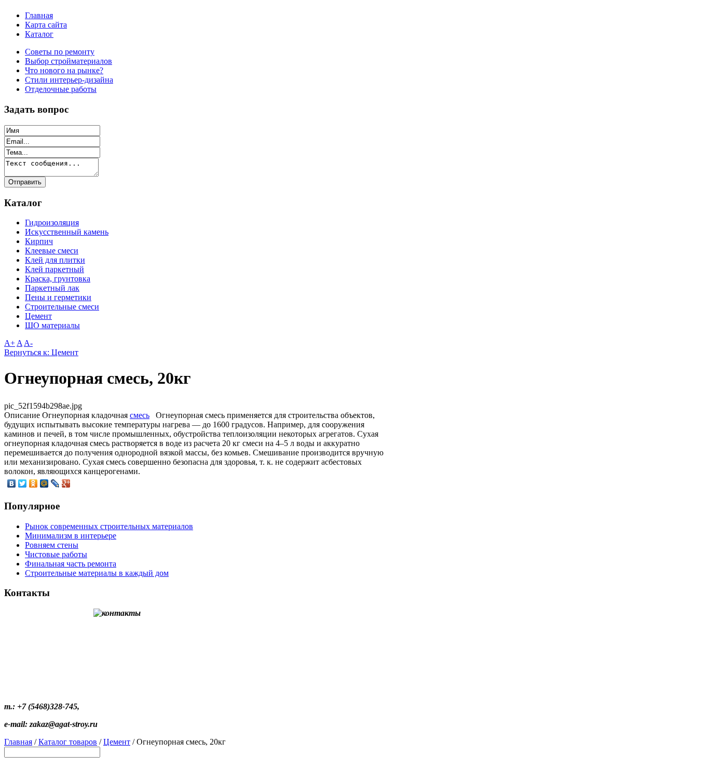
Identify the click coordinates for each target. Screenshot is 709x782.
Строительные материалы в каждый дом (97, 573)
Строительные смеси (62, 306)
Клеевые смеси (51, 250)
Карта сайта (46, 24)
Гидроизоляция (52, 222)
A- (28, 343)
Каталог (39, 34)
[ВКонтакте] (11, 483)
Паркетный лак (52, 288)
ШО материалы (52, 325)
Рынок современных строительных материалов (109, 526)
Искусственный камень (66, 231)
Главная (39, 15)
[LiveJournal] (55, 483)
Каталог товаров (67, 741)
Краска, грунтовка (57, 278)
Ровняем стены (51, 545)
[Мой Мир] (44, 483)
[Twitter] (22, 483)
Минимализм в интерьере (70, 535)
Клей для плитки (55, 259)
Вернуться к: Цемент (41, 352)
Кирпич (39, 241)
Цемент (38, 316)
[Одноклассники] (33, 483)
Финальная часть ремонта (70, 563)
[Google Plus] (66, 483)
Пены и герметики (58, 297)
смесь (139, 415)
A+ (9, 343)
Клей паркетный (54, 269)
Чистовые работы (56, 554)
